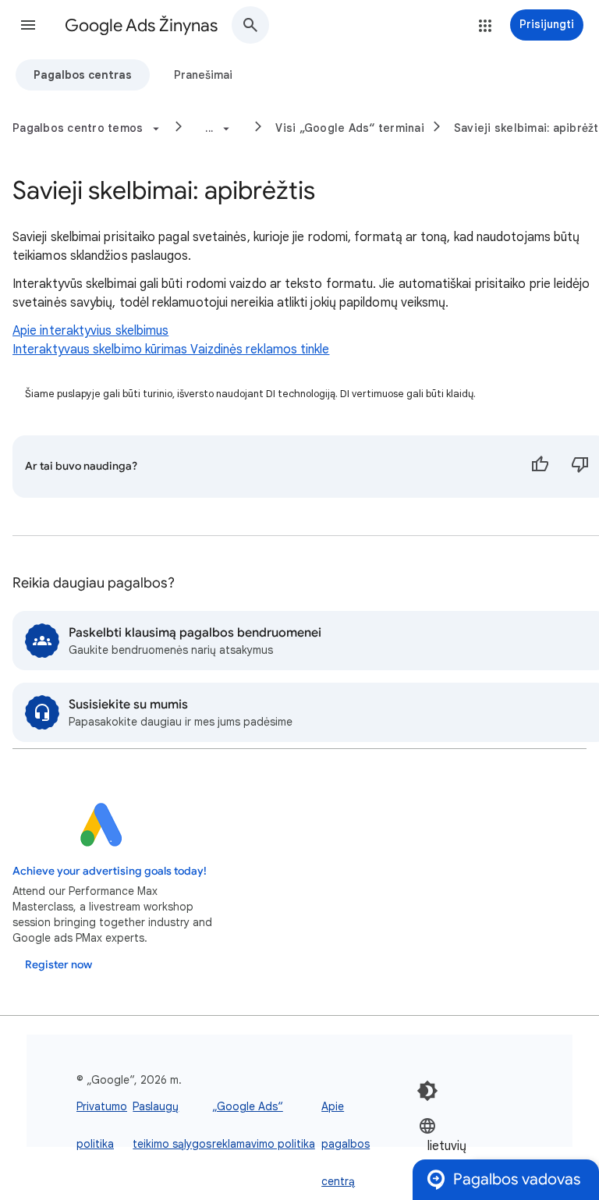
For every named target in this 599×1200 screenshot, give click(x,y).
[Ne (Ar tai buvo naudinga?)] (580, 466)
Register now (58, 964)
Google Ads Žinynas (141, 25)
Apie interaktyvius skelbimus (90, 331)
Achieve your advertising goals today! (109, 871)
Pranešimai (203, 75)
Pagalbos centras (83, 75)
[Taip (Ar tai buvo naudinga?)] (539, 466)
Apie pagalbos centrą (345, 1143)
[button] (28, 25)
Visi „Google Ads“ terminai (349, 128)
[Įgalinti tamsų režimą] (427, 1090)
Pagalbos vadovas (516, 1179)
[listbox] (466, 1144)
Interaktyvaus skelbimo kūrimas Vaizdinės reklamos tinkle (170, 349)
